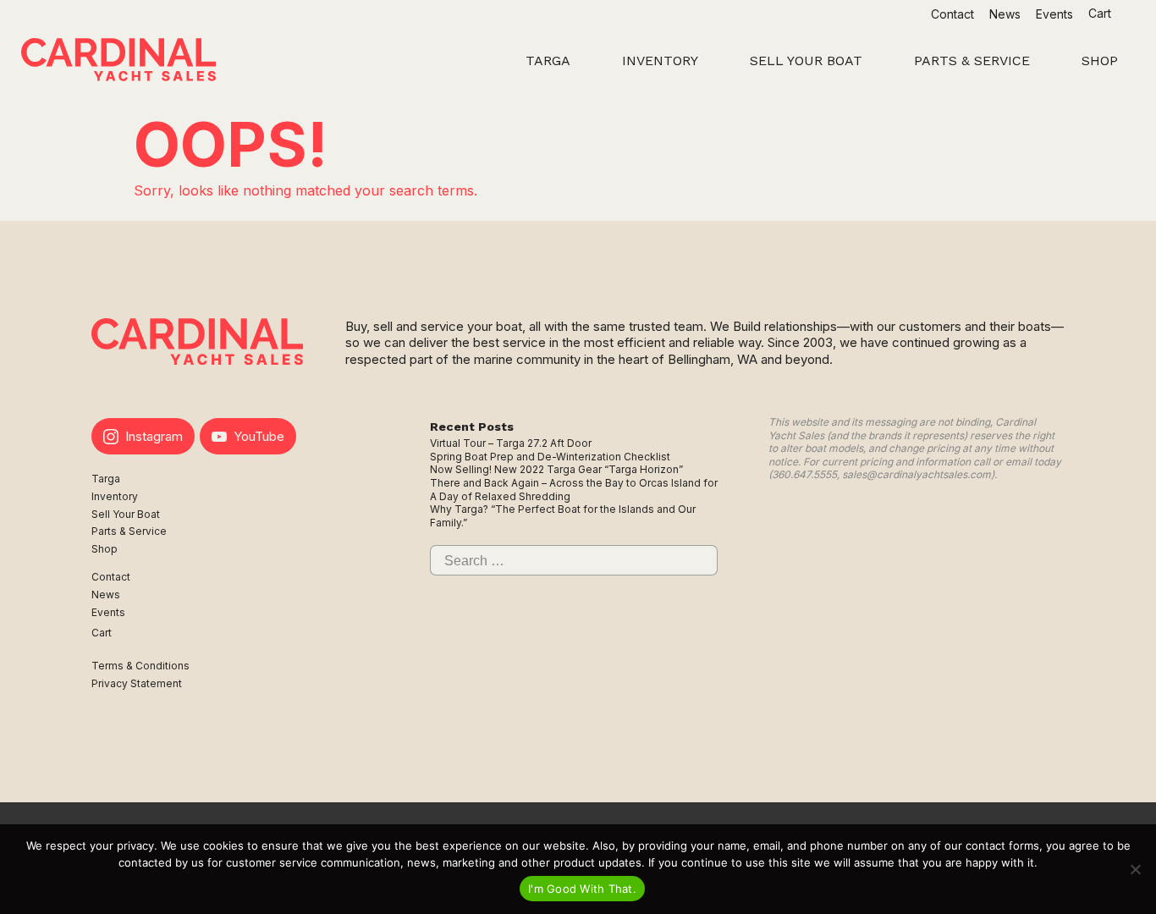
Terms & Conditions (140, 665)
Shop (104, 548)
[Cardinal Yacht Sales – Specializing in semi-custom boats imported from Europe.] (118, 62)
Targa (105, 478)
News (1005, 14)
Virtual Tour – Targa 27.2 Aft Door (511, 443)
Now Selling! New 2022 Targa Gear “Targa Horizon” (556, 469)
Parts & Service (129, 531)
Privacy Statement (136, 683)
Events (1054, 14)
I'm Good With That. (582, 888)
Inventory (114, 496)
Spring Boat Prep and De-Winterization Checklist (550, 456)
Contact (952, 14)
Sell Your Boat (125, 514)
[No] (1134, 869)
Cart (1101, 13)
